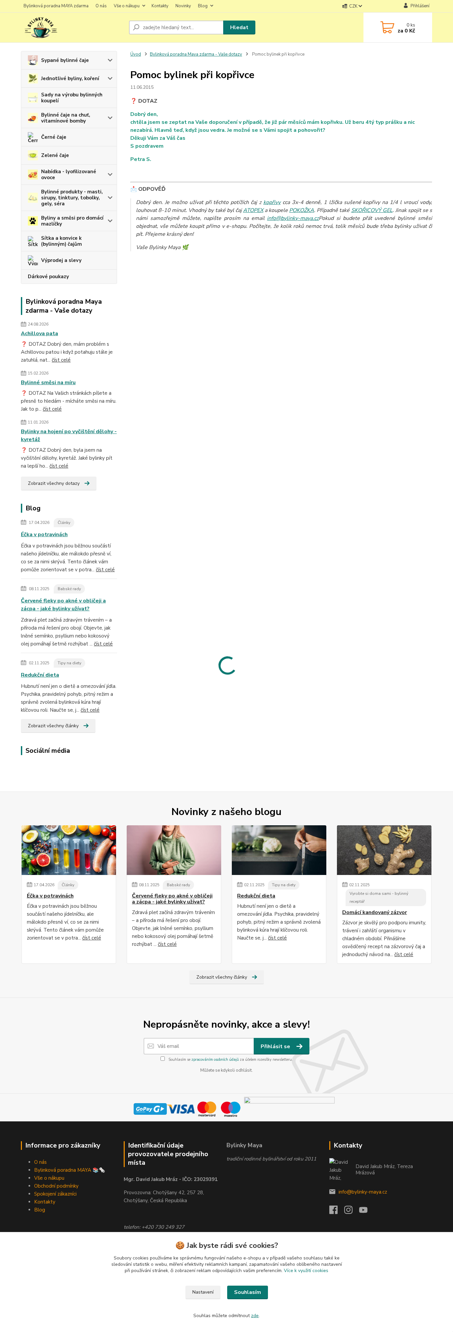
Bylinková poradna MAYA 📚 (66, 1170)
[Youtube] (366, 1211)
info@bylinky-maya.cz (293, 218)
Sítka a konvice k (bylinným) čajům (61, 241)
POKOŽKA (301, 210)
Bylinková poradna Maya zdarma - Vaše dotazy (196, 54)
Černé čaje (53, 137)
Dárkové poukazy (48, 276)
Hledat (239, 27)
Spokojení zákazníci (55, 1194)
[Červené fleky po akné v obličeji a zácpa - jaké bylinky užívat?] (174, 850)
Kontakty (160, 6)
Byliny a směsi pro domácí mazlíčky (72, 221)
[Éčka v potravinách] (69, 850)
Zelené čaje (55, 155)
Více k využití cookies (306, 1270)
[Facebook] (336, 1211)
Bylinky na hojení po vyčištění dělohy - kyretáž (69, 435)
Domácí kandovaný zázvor (374, 912)
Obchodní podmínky (56, 1186)
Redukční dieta (40, 675)
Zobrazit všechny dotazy (54, 483)
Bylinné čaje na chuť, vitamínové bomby (65, 118)
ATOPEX (253, 210)
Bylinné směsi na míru (48, 382)
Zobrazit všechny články (53, 726)
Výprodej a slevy (61, 260)
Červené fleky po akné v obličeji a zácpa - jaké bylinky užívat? (63, 604)
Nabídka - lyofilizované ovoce (68, 174)
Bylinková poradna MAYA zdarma (56, 6)
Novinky (183, 6)
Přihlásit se (276, 1046)
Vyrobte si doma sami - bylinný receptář (379, 897)
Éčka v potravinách (44, 534)
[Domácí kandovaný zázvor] (384, 850)
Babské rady (69, 588)
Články (64, 522)
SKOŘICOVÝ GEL (372, 210)
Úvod (135, 54)
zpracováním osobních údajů (215, 1059)
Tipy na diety (69, 663)
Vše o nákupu (127, 6)
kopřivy (272, 202)
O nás (101, 6)
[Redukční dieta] (279, 850)
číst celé (61, 360)
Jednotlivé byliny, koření (70, 78)
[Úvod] (72, 27)
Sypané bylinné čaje (65, 60)
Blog (203, 6)
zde (255, 1315)
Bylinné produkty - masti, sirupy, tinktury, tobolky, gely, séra (72, 197)
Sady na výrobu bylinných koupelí (71, 97)
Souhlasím (247, 1292)
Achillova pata (39, 333)
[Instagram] (351, 1211)
